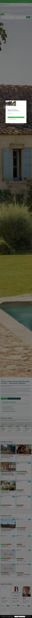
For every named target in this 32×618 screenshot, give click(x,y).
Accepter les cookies (28, 616)
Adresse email (10, 113)
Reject (16, 616)
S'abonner (16, 117)
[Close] (25, 101)
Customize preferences (22, 616)
